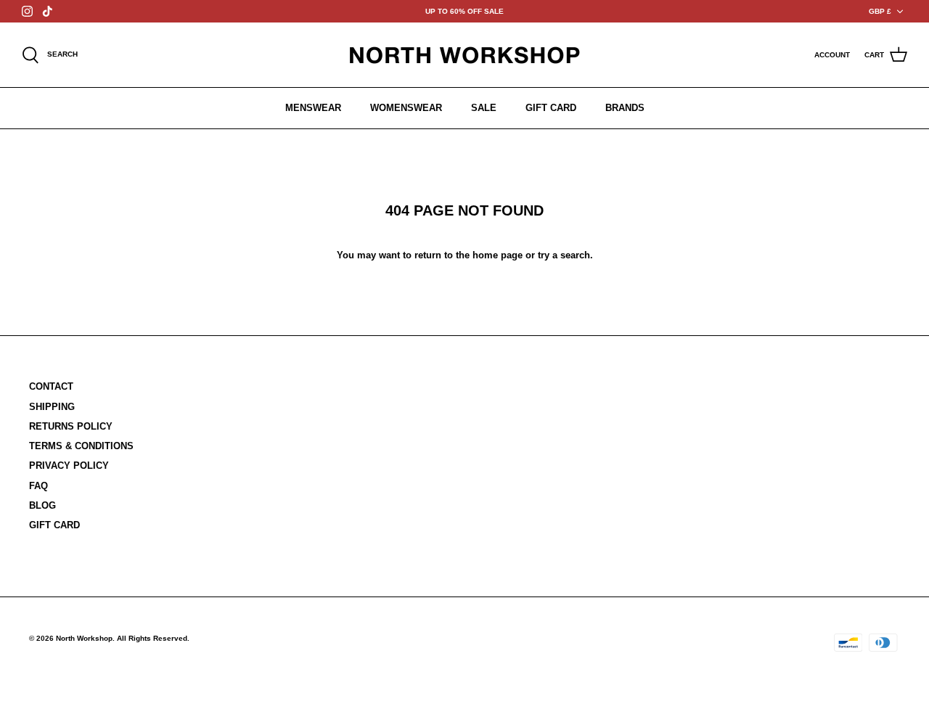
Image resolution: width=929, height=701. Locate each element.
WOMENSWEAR (406, 107)
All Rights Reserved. (153, 638)
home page (497, 255)
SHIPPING (52, 406)
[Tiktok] (47, 11)
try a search (564, 255)
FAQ (38, 485)
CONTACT (51, 386)
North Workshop (84, 638)
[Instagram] (27, 11)
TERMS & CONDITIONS (81, 445)
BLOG (42, 505)
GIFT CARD (550, 107)
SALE (483, 107)
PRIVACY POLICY (69, 465)
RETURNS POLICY (70, 426)
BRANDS (624, 107)
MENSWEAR (313, 107)
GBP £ (880, 11)
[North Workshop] (464, 55)
